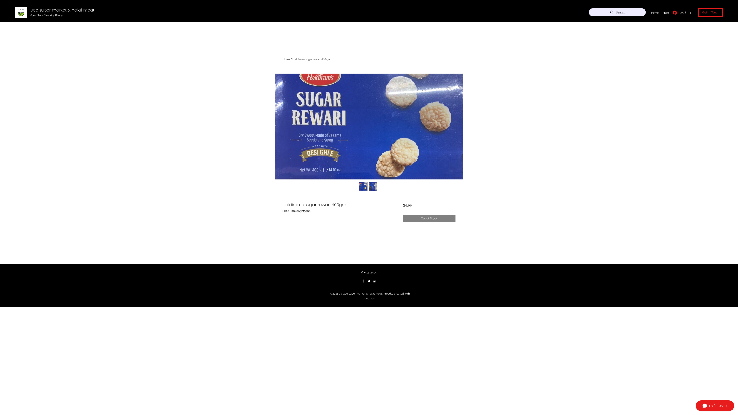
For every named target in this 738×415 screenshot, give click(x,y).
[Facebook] (363, 281)
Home (286, 59)
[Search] (459, 11)
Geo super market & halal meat (62, 10)
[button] (691, 12)
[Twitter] (369, 281)
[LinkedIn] (375, 281)
